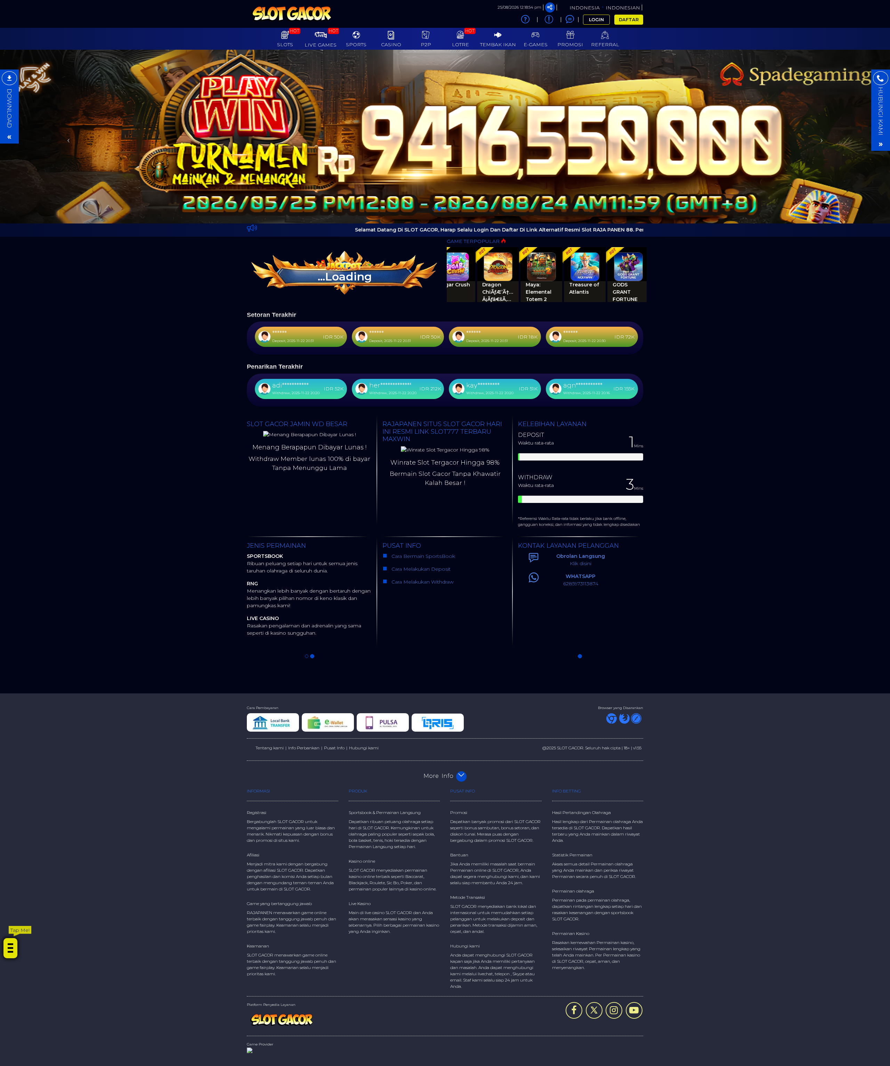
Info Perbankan (303, 619)
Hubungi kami (364, 619)
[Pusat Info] (549, 19)
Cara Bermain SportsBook (422, 427)
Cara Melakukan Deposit (420, 440)
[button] (67, 72)
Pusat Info (334, 619)
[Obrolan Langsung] (570, 19)
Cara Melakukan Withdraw (421, 453)
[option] (445, 72)
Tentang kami (270, 619)
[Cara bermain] (525, 19)
